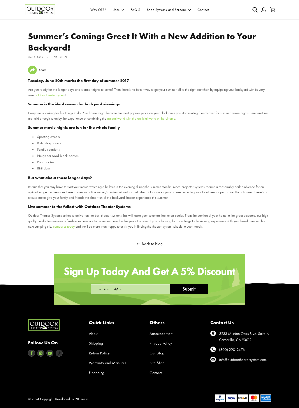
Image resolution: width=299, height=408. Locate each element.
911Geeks (81, 399)
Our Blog (157, 353)
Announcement (161, 333)
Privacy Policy (161, 343)
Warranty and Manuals (107, 362)
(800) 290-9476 (232, 349)
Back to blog (152, 243)
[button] (118, 10)
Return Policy (99, 353)
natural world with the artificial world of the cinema (141, 118)
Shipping (96, 343)
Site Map (157, 362)
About (93, 333)
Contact (156, 372)
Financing (96, 372)
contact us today (64, 226)
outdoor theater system (50, 95)
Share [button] (43, 70)
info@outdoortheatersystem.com (243, 359)
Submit (189, 289)
